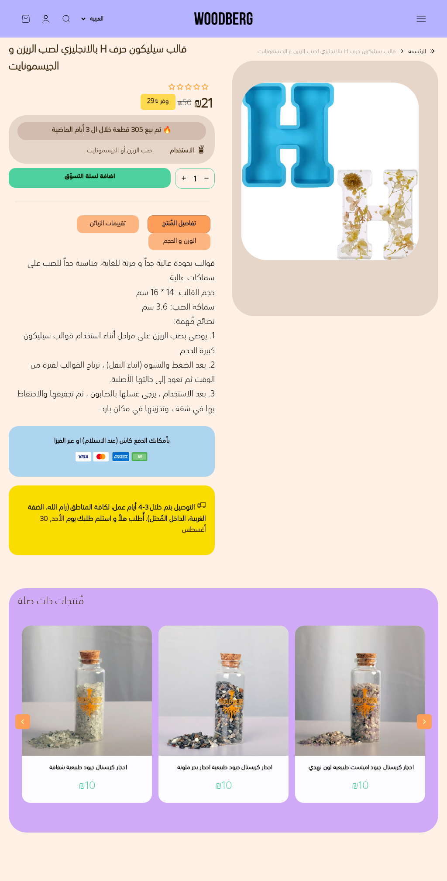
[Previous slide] (22, 721)
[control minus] (206, 178)
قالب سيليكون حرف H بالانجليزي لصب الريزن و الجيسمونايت (327, 51)
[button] (188, 86)
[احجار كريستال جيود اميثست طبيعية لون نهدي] (360, 691)
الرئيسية (417, 51)
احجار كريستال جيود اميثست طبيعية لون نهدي (361, 767)
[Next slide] (424, 721)
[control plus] (183, 178)
